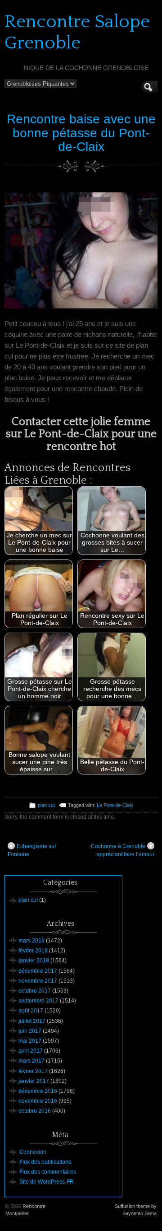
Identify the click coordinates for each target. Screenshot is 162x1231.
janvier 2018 (33, 960)
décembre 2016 (37, 1091)
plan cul (46, 805)
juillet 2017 (31, 1021)
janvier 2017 (33, 1081)
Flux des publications (45, 1162)
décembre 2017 (37, 971)
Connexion (32, 1152)
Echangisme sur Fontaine (32, 850)
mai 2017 (29, 1041)
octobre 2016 (34, 1111)
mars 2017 (31, 1061)
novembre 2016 (37, 1101)
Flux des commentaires (47, 1172)
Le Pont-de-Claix (115, 805)
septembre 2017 (38, 1001)
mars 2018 (31, 940)
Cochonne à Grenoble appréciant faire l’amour (122, 850)
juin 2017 (29, 1031)
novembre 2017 (37, 981)
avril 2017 (30, 1051)
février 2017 (33, 1071)
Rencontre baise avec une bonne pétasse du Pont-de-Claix (81, 133)
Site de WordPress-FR (46, 1182)
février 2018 (33, 950)
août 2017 (30, 1010)
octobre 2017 (34, 991)
